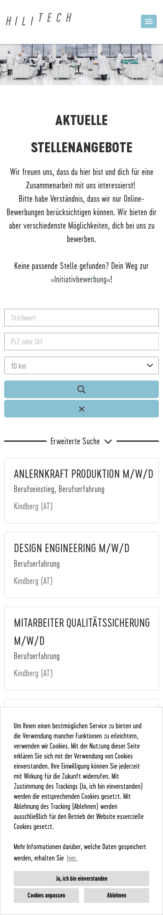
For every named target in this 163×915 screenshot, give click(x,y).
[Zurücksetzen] (81, 408)
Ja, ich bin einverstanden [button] (81, 878)
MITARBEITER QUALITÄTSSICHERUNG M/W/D (82, 631)
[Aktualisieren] (81, 389)
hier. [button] (72, 858)
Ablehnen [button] (116, 895)
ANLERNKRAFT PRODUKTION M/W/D (83, 473)
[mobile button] (149, 21)
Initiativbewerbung (80, 279)
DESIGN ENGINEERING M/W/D (72, 547)
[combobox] (81, 365)
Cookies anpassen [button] (46, 895)
